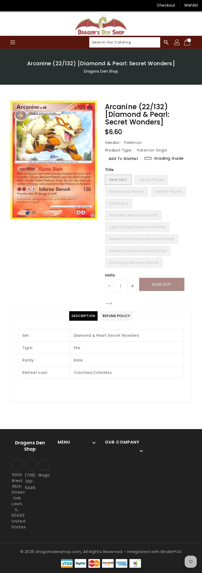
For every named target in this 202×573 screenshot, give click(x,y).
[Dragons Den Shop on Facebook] (8, 5)
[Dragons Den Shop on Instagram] (18, 5)
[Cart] (188, 42)
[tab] (83, 316)
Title (109, 169)
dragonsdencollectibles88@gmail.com (43, 475)
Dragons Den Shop (101, 71)
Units (110, 275)
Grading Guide (169, 158)
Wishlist (191, 5)
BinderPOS (171, 551)
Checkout (166, 5)
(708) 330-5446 (30, 481)
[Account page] (177, 42)
